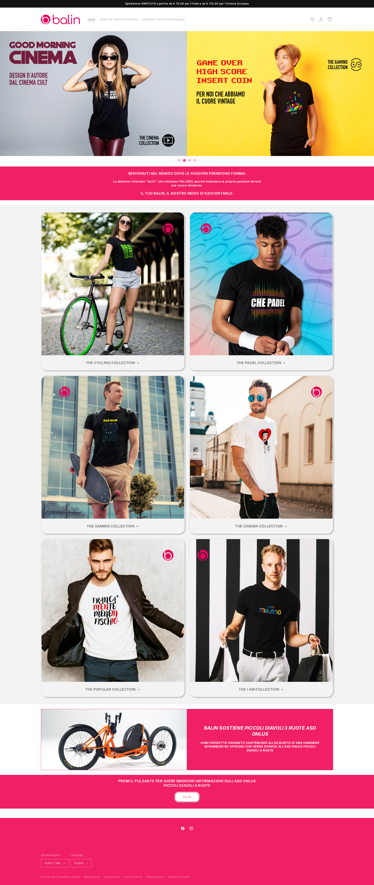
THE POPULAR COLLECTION (110, 689)
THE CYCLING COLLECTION (110, 363)
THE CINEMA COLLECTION (259, 526)
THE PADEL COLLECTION (259, 363)
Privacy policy (112, 876)
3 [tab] (189, 160)
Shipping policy (155, 876)
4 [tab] (194, 160)
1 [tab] (179, 160)
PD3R (187, 797)
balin (54, 876)
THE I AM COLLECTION (259, 689)
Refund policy (92, 876)
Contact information (179, 876)
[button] (312, 19)
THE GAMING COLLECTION (111, 526)
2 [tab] (184, 160)
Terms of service (132, 876)
